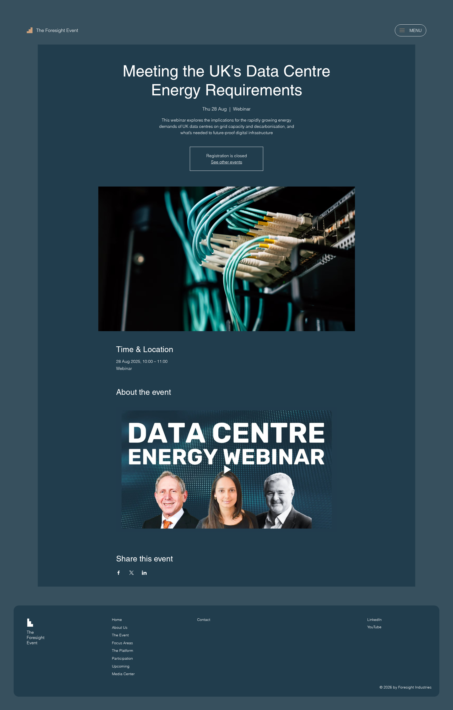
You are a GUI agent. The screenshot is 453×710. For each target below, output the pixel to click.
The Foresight (35, 635)
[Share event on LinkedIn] (144, 573)
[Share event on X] (131, 573)
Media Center (123, 673)
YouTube (374, 627)
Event (32, 642)
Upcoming (121, 666)
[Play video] (226, 469)
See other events (226, 162)
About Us (119, 627)
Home (117, 619)
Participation (122, 658)
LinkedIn (374, 619)
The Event (120, 635)
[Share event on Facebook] (118, 573)
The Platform (122, 650)
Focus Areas (122, 643)
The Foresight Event (57, 30)
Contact (203, 619)
